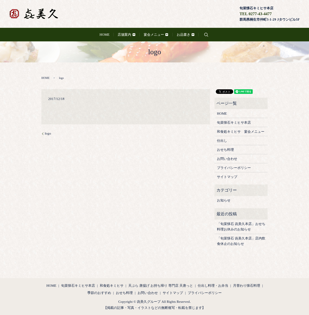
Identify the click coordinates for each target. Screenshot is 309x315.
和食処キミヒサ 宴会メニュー (240, 131)
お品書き (183, 34)
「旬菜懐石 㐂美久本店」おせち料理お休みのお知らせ (241, 226)
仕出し (222, 140)
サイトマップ (227, 177)
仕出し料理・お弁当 (213, 285)
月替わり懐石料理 (246, 285)
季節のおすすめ (99, 293)
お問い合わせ (227, 159)
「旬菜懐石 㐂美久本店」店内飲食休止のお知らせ (241, 241)
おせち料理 (225, 150)
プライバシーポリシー (234, 168)
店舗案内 (124, 34)
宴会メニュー (154, 34)
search (206, 35)
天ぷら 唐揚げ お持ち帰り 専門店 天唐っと (160, 285)
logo (48, 133)
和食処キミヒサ (112, 285)
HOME (104, 34)
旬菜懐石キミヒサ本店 (234, 122)
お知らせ (224, 200)
